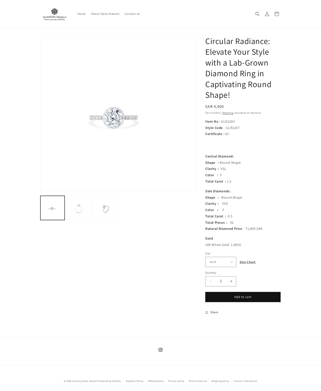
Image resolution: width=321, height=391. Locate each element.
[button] (257, 14)
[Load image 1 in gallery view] (52, 208)
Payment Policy (134, 381)
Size (207, 253)
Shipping (227, 112)
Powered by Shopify (109, 381)
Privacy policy (176, 381)
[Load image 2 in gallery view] (79, 208)
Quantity (210, 272)
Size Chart (248, 262)
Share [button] (214, 312)
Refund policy (156, 381)
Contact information (245, 381)
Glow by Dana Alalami (85, 381)
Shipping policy (220, 381)
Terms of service (198, 381)
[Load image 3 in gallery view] (105, 208)
